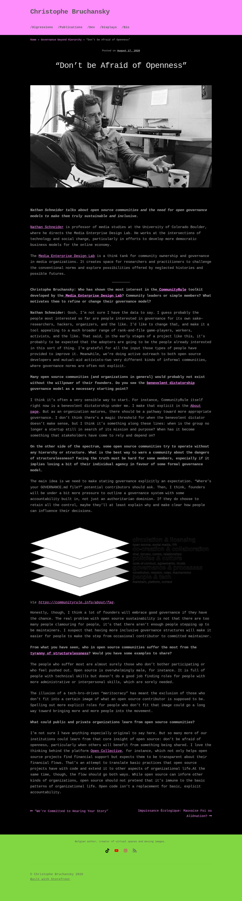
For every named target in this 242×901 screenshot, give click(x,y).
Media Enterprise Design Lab (67, 256)
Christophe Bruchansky (70, 12)
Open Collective (106, 751)
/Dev (91, 27)
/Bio (125, 27)
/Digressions (41, 27)
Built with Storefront (50, 879)
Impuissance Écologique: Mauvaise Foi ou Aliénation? (175, 813)
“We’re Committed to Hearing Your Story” (71, 811)
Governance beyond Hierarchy (61, 39)
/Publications (70, 27)
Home (33, 39)
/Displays (108, 27)
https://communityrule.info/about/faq (76, 602)
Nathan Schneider (47, 227)
